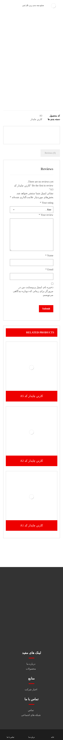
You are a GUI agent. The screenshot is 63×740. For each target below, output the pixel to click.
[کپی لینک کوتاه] (23, 137)
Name (49, 255)
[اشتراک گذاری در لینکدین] (20, 131)
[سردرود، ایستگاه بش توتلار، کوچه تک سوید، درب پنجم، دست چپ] (31, 635)
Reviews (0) (50, 153)
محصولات (31, 668)
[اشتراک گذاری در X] (43, 131)
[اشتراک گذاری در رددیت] (27, 131)
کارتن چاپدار (36, 119)
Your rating (46, 202)
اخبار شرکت (31, 689)
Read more (33, 384)
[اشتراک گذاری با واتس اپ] (12, 131)
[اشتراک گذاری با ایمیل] (31, 137)
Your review (46, 214)
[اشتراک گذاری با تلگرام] (39, 137)
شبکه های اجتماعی (31, 715)
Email (49, 269)
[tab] (50, 153)
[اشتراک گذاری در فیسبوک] (51, 131)
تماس (31, 710)
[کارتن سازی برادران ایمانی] (53, 5)
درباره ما (30, 664)
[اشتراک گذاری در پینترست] (35, 131)
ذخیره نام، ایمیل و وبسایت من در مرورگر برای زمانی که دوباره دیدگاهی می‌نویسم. (33, 291)
